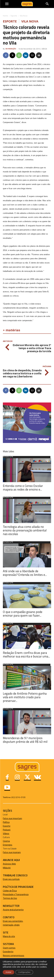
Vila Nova (23, 16)
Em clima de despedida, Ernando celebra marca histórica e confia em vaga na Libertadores (22, 373)
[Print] (39, 55)
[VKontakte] (37, 777)
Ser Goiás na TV (8, 457)
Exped (5, 951)
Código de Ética (10, 890)
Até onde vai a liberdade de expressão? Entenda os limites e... (25, 573)
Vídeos (6, 833)
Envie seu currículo (11, 879)
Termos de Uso (10, 898)
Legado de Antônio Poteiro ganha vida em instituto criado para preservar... (25, 697)
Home (5, 16)
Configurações (24, 972)
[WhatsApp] (19, 55)
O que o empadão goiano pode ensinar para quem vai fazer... (22, 613)
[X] (12, 55)
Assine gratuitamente (13, 909)
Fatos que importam (12, 818)
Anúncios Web (9, 863)
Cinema (6, 841)
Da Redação (10, 49)
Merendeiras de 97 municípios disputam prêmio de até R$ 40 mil (25, 740)
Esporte (14, 16)
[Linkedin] (26, 55)
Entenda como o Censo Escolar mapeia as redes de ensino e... (23, 487)
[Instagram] (17, 777)
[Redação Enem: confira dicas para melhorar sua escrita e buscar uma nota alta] (27, 637)
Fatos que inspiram (12, 852)
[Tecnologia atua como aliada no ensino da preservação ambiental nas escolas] (27, 511)
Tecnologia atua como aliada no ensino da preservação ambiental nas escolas (25, 530)
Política (6, 822)
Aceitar (8, 972)
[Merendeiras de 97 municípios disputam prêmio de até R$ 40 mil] (27, 722)
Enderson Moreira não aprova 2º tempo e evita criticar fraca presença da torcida (32, 348)
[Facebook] (6, 55)
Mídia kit (7, 867)
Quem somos (9, 947)
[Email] (32, 55)
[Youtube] (7, 787)
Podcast (7, 829)
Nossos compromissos (13, 955)
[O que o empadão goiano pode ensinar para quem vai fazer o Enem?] (27, 596)
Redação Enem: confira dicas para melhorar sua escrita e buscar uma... (26, 654)
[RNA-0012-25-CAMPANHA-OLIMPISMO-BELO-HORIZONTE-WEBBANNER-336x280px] (27, 442)
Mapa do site (9, 936)
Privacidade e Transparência (16, 894)
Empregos (7, 844)
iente (10, 951)
